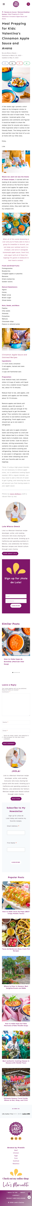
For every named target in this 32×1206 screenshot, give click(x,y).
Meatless (16, 1163)
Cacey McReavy (15, 494)
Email (5, 730)
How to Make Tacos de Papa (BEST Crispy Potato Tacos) (16, 912)
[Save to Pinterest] (19, 63)
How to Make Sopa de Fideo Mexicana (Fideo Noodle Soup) (16, 1024)
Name (5, 722)
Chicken (16, 1153)
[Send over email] (26, 63)
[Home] (2, 12)
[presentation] (16, 642)
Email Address (13, 826)
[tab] (12, 672)
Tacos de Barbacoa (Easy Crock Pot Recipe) (16, 950)
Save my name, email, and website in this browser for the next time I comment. (16, 737)
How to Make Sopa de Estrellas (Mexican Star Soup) (14, 661)
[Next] (27, 649)
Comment (6, 692)
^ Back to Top (12, 1192)
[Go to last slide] (4, 649)
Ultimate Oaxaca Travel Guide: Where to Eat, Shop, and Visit (16, 1099)
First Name (12, 843)
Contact (16, 1195)
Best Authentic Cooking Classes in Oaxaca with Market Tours (16, 1062)
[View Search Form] (28, 4)
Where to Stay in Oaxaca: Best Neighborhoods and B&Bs (16, 987)
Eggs (16, 1155)
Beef (16, 1150)
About (22, 1192)
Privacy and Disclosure (16, 1198)
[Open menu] (4, 4)
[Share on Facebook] (5, 63)
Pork (16, 1158)
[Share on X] (12, 63)
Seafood (16, 1161)
